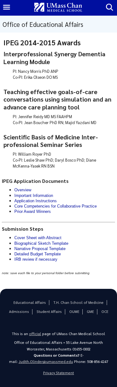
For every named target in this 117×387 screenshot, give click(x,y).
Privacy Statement (58, 372)
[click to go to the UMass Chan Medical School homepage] (58, 7)
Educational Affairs (29, 302)
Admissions (19, 311)
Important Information (33, 195)
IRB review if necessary (35, 259)
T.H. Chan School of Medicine (78, 302)
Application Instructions (35, 201)
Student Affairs (49, 311)
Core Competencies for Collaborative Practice (55, 206)
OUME (74, 311)
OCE (104, 311)
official (35, 333)
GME (90, 311)
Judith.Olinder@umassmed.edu (46, 361)
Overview (22, 190)
